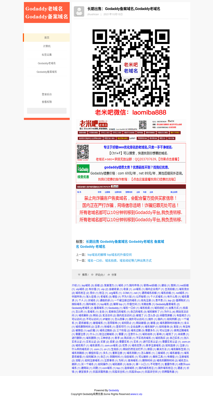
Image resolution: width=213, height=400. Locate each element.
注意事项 (111, 360)
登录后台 (47, 94)
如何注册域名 (94, 360)
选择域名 (131, 368)
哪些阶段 (95, 353)
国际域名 (78, 304)
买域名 (93, 300)
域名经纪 (161, 307)
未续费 (183, 334)
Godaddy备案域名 (47, 71)
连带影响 (114, 323)
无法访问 (109, 315)
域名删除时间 (85, 326)
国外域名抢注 (167, 368)
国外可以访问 (138, 319)
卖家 (114, 341)
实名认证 (93, 341)
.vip (104, 289)
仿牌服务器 (170, 371)
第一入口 (143, 364)
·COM (127, 292)
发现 (177, 326)
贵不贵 (161, 300)
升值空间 (134, 304)
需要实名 (126, 341)
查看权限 (47, 101)
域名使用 (97, 345)
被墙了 (141, 315)
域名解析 (85, 315)
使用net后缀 (152, 285)
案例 (175, 285)
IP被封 (108, 319)
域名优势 (138, 345)
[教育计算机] (47, 22)
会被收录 (116, 289)
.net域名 (181, 292)
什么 (94, 334)
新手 (119, 338)
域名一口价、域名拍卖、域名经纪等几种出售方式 (120, 260)
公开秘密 (143, 296)
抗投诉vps (136, 371)
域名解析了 (155, 311)
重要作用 (171, 364)
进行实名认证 (152, 341)
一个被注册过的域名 (127, 300)
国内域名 (93, 304)
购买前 (129, 338)
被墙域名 (100, 323)
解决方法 (163, 349)
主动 (103, 311)
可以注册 (166, 330)
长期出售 (92, 241)
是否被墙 (85, 323)
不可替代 (157, 364)
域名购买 (162, 338)
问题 (97, 368)
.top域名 (87, 285)
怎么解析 (148, 353)
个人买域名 (158, 296)
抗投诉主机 (120, 371)
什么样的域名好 (82, 349)
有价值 (94, 289)
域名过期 (138, 330)
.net (137, 292)
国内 (162, 319)
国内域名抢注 (148, 368)
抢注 (103, 292)
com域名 (109, 368)
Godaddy (87, 246)
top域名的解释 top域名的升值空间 (110, 254)
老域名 (100, 246)
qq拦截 (93, 330)
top (120, 368)
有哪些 (172, 356)
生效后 (116, 349)
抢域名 (109, 326)
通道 (181, 368)
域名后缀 (168, 292)
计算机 (47, 46)
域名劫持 (149, 334)
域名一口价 (131, 307)
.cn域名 (139, 289)
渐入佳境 (93, 296)
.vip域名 (82, 289)
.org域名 (115, 292)
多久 (107, 353)
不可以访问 (94, 319)
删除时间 (149, 360)
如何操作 (105, 364)
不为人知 (128, 296)
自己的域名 (138, 311)
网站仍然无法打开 (135, 349)
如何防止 (128, 323)
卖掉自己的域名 (119, 311)
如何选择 (172, 345)
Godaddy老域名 (47, 63)
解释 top (119, 304)
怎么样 (81, 311)
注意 (99, 326)
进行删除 (78, 338)
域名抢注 (82, 292)
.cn (106, 349)
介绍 (76, 285)
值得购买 (182, 300)
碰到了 (171, 334)
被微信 (81, 330)
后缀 (99, 285)
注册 (184, 345)
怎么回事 (121, 319)
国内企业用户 (154, 289)
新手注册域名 (155, 345)
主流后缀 (171, 289)
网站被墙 (143, 323)
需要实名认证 (171, 341)
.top (171, 300)
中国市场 (78, 296)
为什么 (169, 311)
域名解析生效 (180, 349)
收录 (127, 289)
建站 (165, 285)
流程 (80, 360)
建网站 (86, 368)
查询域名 (135, 360)
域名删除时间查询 (171, 323)
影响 (161, 334)
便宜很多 (85, 371)
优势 (126, 345)
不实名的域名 (145, 338)
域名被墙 (176, 353)
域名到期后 (80, 353)
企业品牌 (137, 326)
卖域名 (93, 311)
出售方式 (175, 307)
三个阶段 (123, 330)
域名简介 (82, 345)
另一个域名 (89, 364)
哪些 (116, 296)
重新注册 (119, 353)
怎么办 (153, 315)
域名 (123, 285)
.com (98, 349)
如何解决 (93, 356)
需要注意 (82, 334)
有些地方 (183, 315)
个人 (83, 300)
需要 (123, 334)
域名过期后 (108, 330)
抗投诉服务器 (102, 371)
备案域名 (101, 307)
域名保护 (152, 326)
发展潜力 (111, 285)
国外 (152, 319)
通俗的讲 (107, 300)
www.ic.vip (136, 394)
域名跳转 (119, 364)
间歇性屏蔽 (168, 315)
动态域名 (131, 356)
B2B (131, 364)
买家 (104, 341)
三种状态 (107, 338)
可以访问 (78, 319)
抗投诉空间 (153, 371)
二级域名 (162, 353)
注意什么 (135, 334)
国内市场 (136, 285)
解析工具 (160, 356)
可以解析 (145, 356)
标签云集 (47, 54)
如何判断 (174, 319)
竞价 (94, 292)
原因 (151, 349)
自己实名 (176, 338)
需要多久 (152, 330)
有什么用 (174, 296)
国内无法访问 (126, 315)
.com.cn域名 (113, 345)
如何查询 (166, 326)
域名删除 (93, 338)
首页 (46, 37)
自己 (104, 356)
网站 (97, 315)
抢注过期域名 (108, 334)
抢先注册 (148, 300)
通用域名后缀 (151, 292)
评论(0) (99, 274)
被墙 (154, 323)
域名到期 (133, 353)
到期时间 (117, 356)
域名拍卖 (147, 307)
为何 (123, 360)
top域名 (106, 304)
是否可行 (123, 326)
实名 (138, 341)
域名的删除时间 (167, 360)
